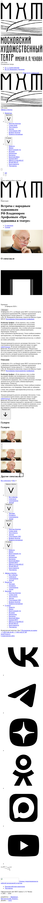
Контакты (12, 155)
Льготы (11, 129)
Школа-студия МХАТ (16, 160)
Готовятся (12, 515)
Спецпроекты (13, 501)
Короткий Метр (14, 157)
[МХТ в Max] (23, 826)
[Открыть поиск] (1, 2)
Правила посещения (16, 134)
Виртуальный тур (15, 149)
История (12, 151)
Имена (11, 148)
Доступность (13, 127)
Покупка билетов (15, 123)
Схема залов (13, 125)
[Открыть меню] (1, 169)
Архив (11, 519)
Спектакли (12, 499)
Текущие (12, 513)
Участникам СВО (15, 131)
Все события (13, 497)
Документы (13, 166)
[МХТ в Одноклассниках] (23, 788)
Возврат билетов (14, 132)
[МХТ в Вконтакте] (23, 675)
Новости (12, 146)
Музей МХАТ (13, 162)
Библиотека (13, 153)
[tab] (4, 310)
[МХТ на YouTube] (23, 864)
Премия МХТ (13, 158)
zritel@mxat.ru (5, 347)
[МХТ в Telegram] (23, 713)
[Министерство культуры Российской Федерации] (10, 881)
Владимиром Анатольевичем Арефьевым (20, 319)
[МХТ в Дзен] (23, 750)
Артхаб (11, 502)
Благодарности (14, 164)
